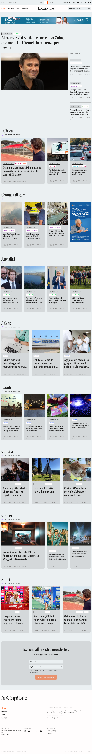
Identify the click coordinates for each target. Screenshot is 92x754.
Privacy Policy (53, 670)
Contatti (25, 9)
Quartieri (11, 9)
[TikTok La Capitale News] (85, 3)
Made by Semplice (85, 751)
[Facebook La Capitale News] (78, 2)
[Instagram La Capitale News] (74, 2)
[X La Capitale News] (81, 2)
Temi (18, 9)
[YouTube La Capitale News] (89, 3)
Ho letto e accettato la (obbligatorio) (43, 671)
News (3, 9)
